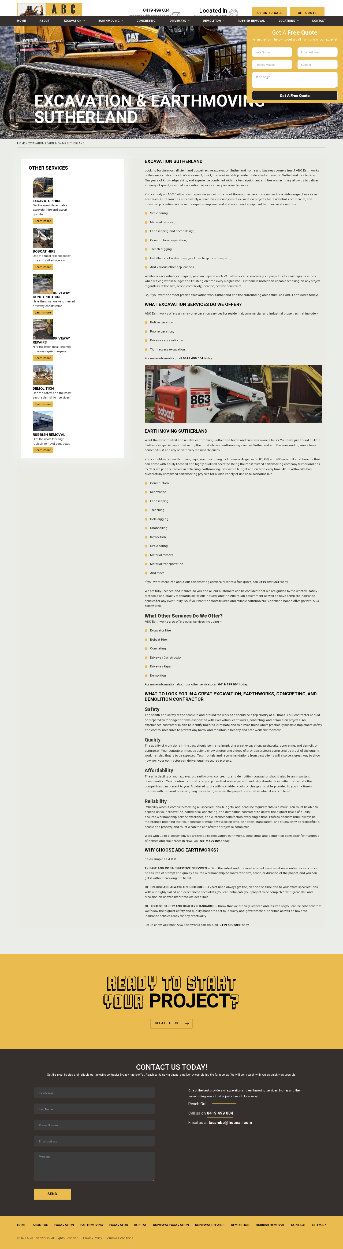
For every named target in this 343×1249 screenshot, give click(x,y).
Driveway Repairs (210, 1225)
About (45, 21)
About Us (40, 1225)
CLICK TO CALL (269, 13)
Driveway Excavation (171, 1225)
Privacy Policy (92, 1238)
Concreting (145, 21)
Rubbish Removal (251, 21)
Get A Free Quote (168, 1023)
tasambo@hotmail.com (230, 1122)
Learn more (43, 221)
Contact (319, 21)
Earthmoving (109, 21)
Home (21, 21)
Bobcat (140, 1225)
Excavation (72, 21)
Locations (287, 21)
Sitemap (319, 1225)
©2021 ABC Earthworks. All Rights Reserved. (48, 1238)
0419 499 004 (229, 925)
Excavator (118, 1225)
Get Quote (307, 13)
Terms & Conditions (119, 1238)
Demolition (212, 21)
